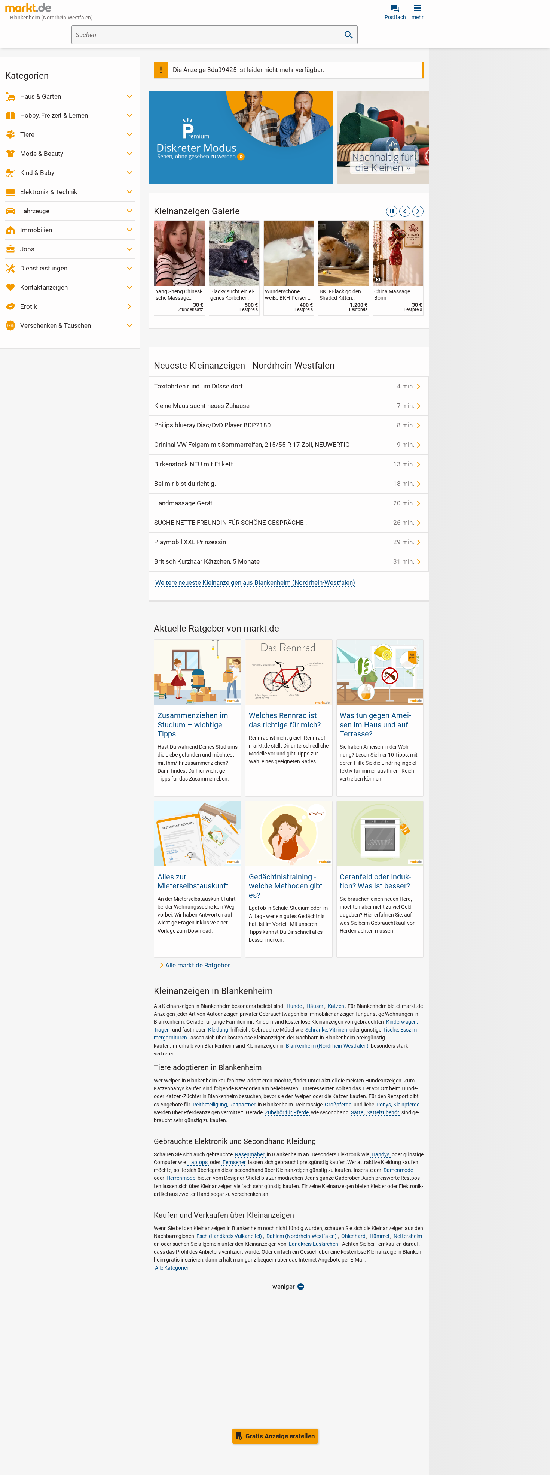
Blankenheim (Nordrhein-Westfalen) (327, 1046)
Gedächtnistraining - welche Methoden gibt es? (286, 886)
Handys (380, 1154)
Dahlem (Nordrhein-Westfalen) (301, 1236)
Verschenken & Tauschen (55, 325)
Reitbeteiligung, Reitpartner (224, 1105)
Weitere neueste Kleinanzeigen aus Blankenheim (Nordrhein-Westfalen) (255, 582)
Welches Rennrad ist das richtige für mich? (285, 720)
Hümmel (379, 1236)
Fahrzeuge (34, 211)
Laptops (198, 1162)
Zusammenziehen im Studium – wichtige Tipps (193, 724)
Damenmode (398, 1170)
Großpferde (338, 1105)
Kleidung (218, 1030)
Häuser (314, 1006)
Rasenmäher (250, 1154)
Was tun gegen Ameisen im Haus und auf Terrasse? (375, 724)
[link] (179, 268)
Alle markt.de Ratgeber (197, 965)
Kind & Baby (37, 172)
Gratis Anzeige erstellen (280, 1436)
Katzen (336, 1006)
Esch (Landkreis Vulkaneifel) (229, 1236)
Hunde (294, 1006)
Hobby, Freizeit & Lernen (54, 115)
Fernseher (234, 1162)
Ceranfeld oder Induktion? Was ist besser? (375, 881)
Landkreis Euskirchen (313, 1244)
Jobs (27, 249)
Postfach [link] (395, 17)
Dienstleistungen (43, 268)
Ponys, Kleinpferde (397, 1105)
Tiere (27, 134)
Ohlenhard (353, 1236)
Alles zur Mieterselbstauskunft (193, 881)
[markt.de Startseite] (28, 7)
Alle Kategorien (172, 1268)
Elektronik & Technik (48, 192)
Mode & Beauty (41, 153)
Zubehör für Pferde (287, 1112)
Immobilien (36, 230)
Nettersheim (408, 1236)
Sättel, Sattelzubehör (375, 1112)
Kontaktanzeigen (44, 287)
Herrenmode (180, 1178)
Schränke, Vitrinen (326, 1030)
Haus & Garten (40, 96)
